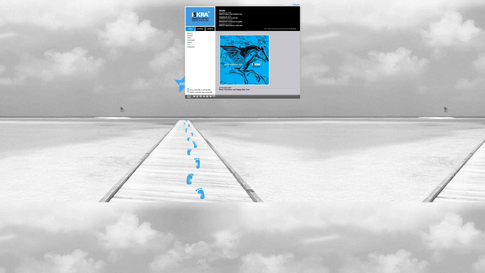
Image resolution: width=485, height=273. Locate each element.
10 (274, 29)
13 (280, 29)
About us (190, 33)
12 (278, 29)
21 (295, 29)
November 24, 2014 (225, 16)
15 (284, 29)
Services (190, 35)
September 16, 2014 (225, 24)
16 (286, 29)
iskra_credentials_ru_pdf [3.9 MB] (199, 90)
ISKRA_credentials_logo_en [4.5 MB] (200, 92)
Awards (189, 42)
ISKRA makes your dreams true (230, 14)
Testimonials (191, 40)
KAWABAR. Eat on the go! (228, 18)
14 (282, 29)
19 (291, 29)
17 (288, 29)
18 (289, 29)
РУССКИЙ (287, 4)
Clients (189, 38)
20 (293, 29)
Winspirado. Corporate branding (230, 22)
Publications (191, 47)
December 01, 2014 (225, 12)
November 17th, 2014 (225, 20)
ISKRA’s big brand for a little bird (230, 25)
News (189, 44)
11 (276, 29)
